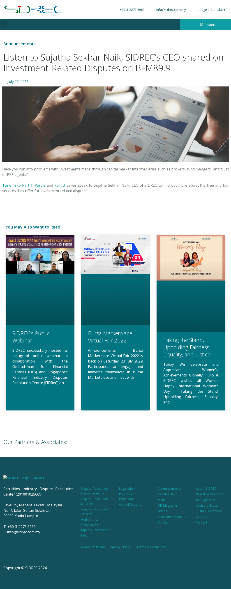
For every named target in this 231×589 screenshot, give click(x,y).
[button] (4, 24)
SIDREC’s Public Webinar (30, 336)
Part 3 (59, 185)
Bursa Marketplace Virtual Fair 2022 (110, 336)
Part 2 (40, 185)
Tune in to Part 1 (17, 185)
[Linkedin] (221, 568)
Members (207, 24)
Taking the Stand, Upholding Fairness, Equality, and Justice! (187, 347)
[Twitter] (203, 568)
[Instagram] (166, 568)
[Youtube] (185, 568)
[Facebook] (148, 568)
